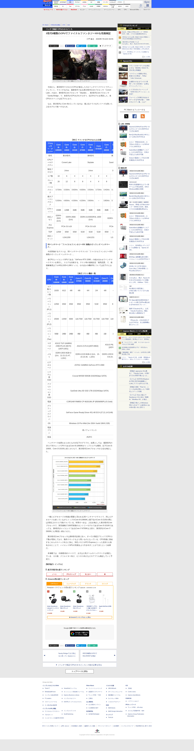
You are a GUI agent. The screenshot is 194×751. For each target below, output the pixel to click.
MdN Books (111, 708)
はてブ (83, 46)
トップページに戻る (80, 671)
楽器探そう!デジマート (95, 691)
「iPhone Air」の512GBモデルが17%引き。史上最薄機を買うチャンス (139, 322)
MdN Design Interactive (115, 711)
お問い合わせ (65, 726)
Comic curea (132, 691)
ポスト (55, 46)
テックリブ (109, 714)
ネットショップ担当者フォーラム (74, 691)
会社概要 (116, 726)
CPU (125, 9)
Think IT (47, 688)
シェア (71, 46)
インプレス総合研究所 (51, 695)
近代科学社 (89, 711)
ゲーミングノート (109, 9)
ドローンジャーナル (51, 702)
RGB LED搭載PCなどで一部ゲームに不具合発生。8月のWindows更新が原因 (139, 187)
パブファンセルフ (133, 701)
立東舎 (91, 698)
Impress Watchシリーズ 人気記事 (135, 331)
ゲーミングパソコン (95, 9)
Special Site (127, 61)
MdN (107, 705)
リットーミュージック (95, 688)
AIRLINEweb (112, 688)
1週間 (139, 28)
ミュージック (71, 584)
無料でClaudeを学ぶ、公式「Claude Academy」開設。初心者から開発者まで (139, 311)
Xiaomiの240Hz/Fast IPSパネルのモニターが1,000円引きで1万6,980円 (139, 129)
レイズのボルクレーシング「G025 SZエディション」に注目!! (139, 92)
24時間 (130, 28)
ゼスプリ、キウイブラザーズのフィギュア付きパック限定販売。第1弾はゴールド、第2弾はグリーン (136, 339)
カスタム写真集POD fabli (136, 711)
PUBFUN (128, 698)
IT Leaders (48, 698)
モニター (82, 9)
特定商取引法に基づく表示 (144, 726)
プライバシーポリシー (104, 726)
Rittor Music (90, 685)
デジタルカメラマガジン (52, 711)
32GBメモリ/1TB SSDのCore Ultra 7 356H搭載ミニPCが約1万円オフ (138, 268)
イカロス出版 (110, 685)
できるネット (49, 714)
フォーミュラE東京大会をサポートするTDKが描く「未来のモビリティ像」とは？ (139, 100)
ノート (54, 574)
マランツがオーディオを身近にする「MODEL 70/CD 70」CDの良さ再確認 (139, 68)
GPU (119, 9)
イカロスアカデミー (114, 702)
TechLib (110, 717)
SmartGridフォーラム (70, 688)
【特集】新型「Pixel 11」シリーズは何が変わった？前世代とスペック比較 (139, 389)
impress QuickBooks (134, 695)
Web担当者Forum (50, 691)
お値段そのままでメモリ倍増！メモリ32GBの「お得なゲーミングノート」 (139, 84)
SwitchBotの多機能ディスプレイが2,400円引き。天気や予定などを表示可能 (139, 152)
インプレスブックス (70, 711)
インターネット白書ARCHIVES (54, 718)
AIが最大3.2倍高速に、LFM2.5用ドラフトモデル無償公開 (139, 291)
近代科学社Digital (94, 714)
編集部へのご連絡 (89, 726)
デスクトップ (71, 574)
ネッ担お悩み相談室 (51, 705)
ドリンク (88, 584)
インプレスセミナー (70, 698)
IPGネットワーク (131, 704)
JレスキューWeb (113, 698)
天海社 (130, 688)
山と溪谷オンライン (95, 704)
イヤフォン (54, 584)
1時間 (122, 28)
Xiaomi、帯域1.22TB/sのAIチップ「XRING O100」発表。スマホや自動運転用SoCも (139, 207)
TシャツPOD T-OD (95, 695)
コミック (105, 584)
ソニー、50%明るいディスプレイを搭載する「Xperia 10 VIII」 (139, 247)
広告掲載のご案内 (76, 726)
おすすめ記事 (128, 366)
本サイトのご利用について (50, 726)
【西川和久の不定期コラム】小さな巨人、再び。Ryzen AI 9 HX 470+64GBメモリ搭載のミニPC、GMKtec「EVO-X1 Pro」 (136, 44)
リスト (62, 46)
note (94, 46)
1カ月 (147, 28)
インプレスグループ (127, 726)
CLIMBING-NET (93, 708)
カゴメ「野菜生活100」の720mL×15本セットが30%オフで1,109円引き (139, 144)
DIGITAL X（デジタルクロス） (73, 702)
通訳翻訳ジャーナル (114, 695)
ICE (127, 685)
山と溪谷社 (89, 702)
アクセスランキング (130, 25)
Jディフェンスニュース (115, 691)
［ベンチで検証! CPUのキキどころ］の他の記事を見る (79, 665)
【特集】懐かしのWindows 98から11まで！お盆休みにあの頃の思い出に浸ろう (139, 405)
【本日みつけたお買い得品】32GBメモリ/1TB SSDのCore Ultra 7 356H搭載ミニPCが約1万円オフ (136, 49)
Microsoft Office (134, 9)
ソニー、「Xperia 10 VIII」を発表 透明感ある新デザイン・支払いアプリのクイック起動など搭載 (136, 359)
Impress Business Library (71, 695)
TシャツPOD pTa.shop (135, 707)
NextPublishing (68, 714)
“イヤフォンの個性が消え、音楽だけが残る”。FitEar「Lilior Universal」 (139, 76)
